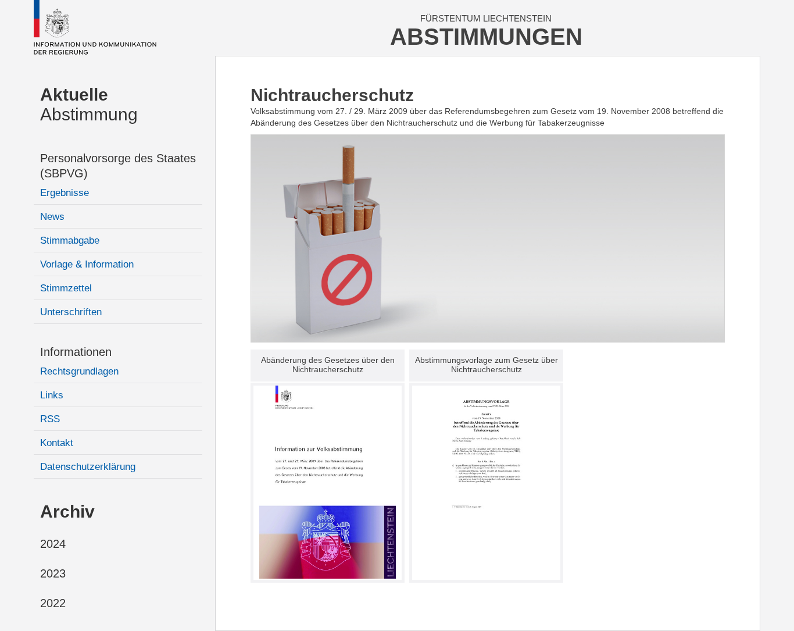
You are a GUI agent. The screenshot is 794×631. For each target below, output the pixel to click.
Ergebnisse (64, 192)
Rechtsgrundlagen (79, 371)
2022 (53, 603)
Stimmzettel (66, 288)
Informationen (76, 351)
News (52, 216)
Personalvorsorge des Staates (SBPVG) (118, 166)
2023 (53, 573)
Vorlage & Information (87, 264)
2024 (53, 543)
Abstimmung (89, 104)
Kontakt (56, 442)
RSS (50, 419)
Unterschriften (71, 312)
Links (51, 395)
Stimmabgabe (69, 240)
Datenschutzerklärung (87, 466)
